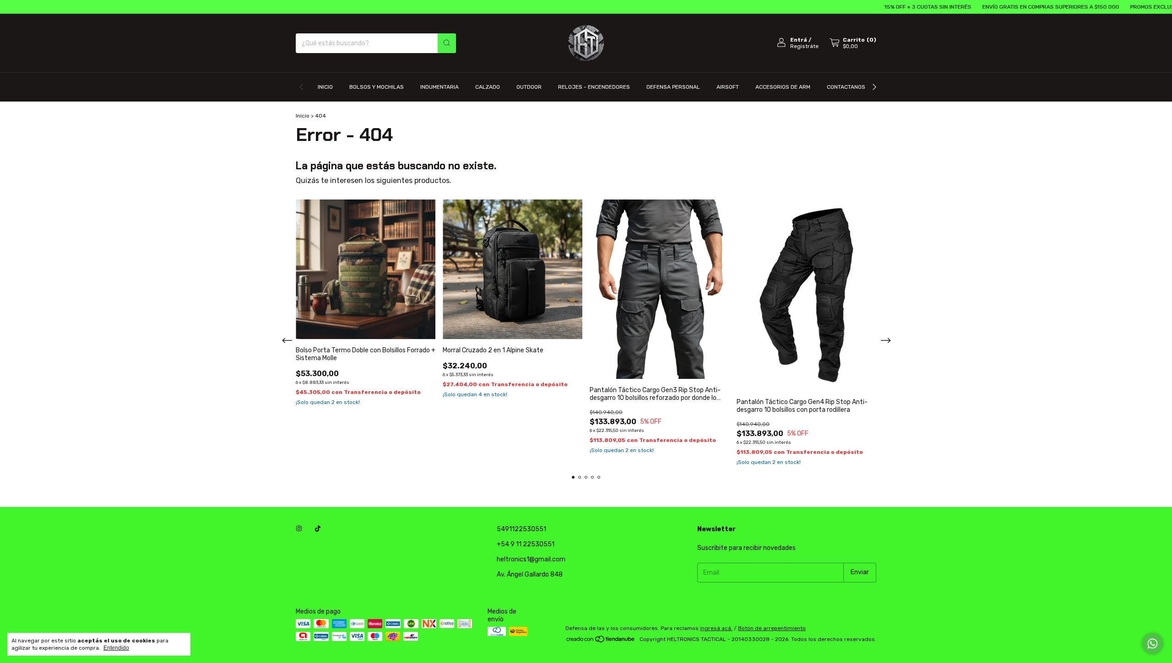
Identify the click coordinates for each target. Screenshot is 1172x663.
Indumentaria (439, 87)
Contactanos (846, 87)
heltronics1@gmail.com (531, 559)
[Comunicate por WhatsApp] (1152, 643)
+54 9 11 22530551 (525, 544)
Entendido (116, 648)
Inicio (325, 87)
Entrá (798, 40)
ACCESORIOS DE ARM (782, 87)
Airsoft (727, 87)
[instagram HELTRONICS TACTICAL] (299, 529)
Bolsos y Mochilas (376, 87)
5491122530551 (521, 529)
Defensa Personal (673, 87)
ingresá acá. (716, 628)
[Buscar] (447, 43)
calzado (487, 87)
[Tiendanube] (600, 641)
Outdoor (529, 87)
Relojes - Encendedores (594, 87)
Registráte (804, 46)
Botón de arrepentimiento (772, 628)
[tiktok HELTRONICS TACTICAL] (318, 529)
